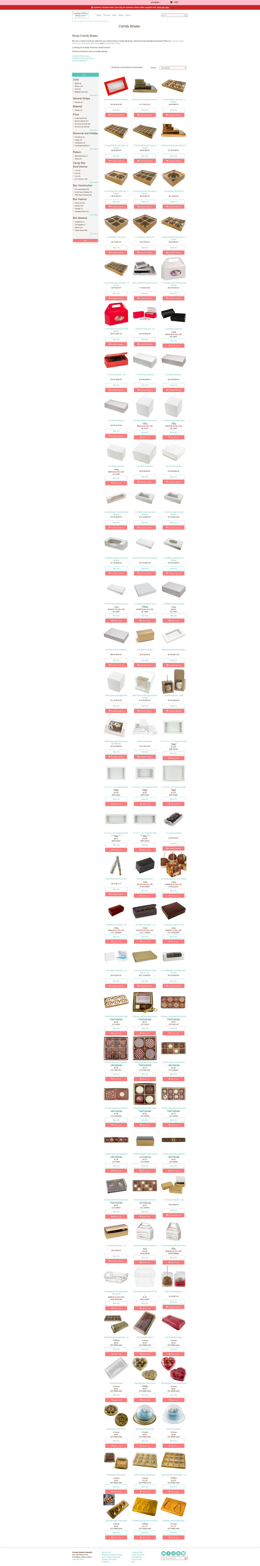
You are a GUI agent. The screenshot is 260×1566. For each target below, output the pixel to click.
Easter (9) (78, 140)
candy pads (85, 43)
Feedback (105, 1561)
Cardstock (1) (80, 222)
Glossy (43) (79, 206)
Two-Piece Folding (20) (83, 195)
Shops (74, 21)
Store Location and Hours (111, 1557)
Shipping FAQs (137, 1552)
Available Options (117, 115)
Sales (120, 15)
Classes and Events (109, 1559)
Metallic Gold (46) (81, 92)
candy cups (76, 43)
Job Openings (137, 1557)
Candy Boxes (103, 21)
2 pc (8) (77, 173)
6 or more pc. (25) (81, 179)
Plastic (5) (78, 110)
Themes (106, 15)
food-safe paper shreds (111, 43)
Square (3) (79, 102)
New (114, 15)
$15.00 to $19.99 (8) (82, 127)
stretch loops (94, 43)
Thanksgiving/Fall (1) (82, 145)
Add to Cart (174, 345)
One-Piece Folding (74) (83, 192)
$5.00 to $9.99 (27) (81, 121)
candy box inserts (177, 41)
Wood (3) (78, 159)
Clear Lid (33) (80, 203)
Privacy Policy (137, 1559)
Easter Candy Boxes (79, 60)
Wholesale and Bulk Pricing (112, 1554)
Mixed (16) (79, 227)
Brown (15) (79, 86)
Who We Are (106, 1552)
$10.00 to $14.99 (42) (82, 124)
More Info (116, 110)
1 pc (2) (77, 170)
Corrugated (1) (80, 224)
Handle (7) (79, 208)
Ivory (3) (78, 89)
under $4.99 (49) (81, 118)
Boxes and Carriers (92, 21)
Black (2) (78, 83)
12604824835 (77, 1559)
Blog (133, 1561)
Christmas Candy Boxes (81, 56)
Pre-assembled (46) (82, 189)
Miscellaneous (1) (81, 156)
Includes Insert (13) (82, 211)
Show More (94, 95)
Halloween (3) (80, 143)
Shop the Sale (163, 7)
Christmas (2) (80, 137)
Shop (98, 15)
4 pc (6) (77, 176)
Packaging (80, 21)
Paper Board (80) (81, 230)
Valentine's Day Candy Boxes (83, 58)
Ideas (127, 15)
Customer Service (138, 1554)
